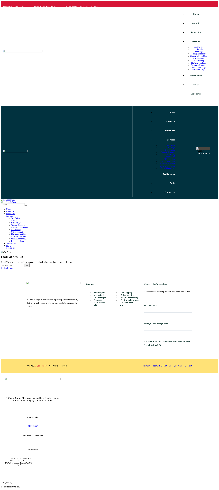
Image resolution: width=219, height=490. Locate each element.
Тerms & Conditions (162, 366)
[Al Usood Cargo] (8, 200)
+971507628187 (151, 305)
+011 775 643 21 (203, 154)
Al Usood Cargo (41, 366)
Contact (188, 366)
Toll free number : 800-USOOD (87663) (81, 6)
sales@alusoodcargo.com (156, 323)
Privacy (146, 366)
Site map (178, 366)
